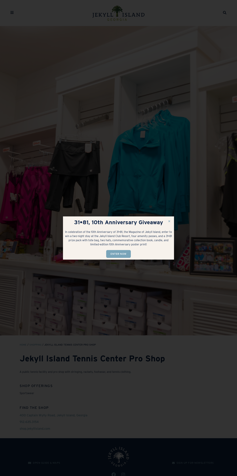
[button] (169, 221)
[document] (118, 238)
